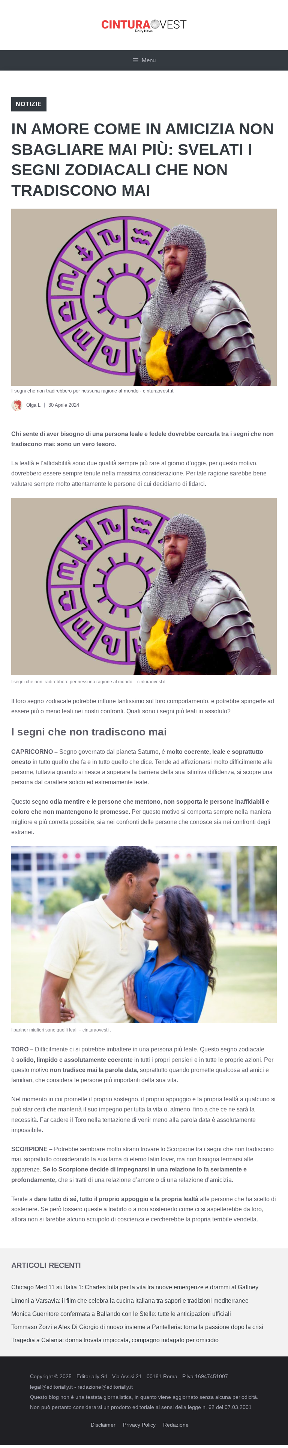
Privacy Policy (139, 1425)
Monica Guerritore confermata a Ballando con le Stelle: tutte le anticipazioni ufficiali (121, 1314)
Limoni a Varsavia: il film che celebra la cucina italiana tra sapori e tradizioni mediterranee (130, 1301)
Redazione (176, 1425)
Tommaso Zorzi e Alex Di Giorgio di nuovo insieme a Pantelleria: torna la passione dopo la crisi (137, 1327)
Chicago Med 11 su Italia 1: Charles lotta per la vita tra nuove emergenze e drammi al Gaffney (134, 1287)
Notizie (29, 104)
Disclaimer (103, 1425)
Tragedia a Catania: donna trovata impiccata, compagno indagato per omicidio (115, 1340)
